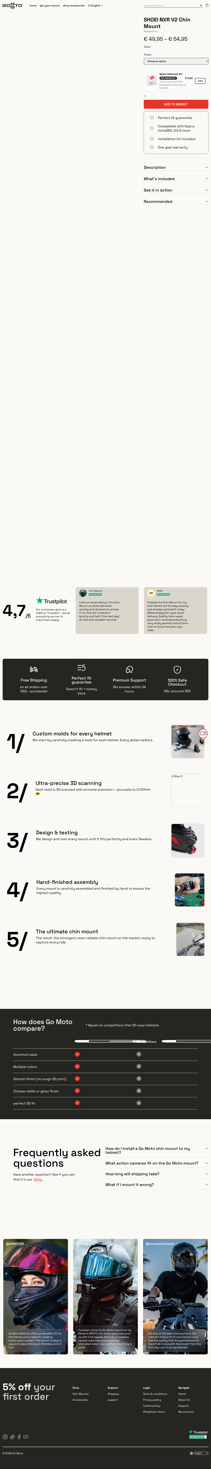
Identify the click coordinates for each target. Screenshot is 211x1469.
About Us (184, 1400)
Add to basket (176, 104)
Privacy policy (152, 1400)
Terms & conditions (155, 1394)
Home (182, 1394)
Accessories (80, 1400)
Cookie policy (151, 1405)
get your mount (50, 5)
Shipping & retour (154, 1411)
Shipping (113, 1394)
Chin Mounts (81, 1394)
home (32, 5)
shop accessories (74, 5)
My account (186, 1411)
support (113, 1400)
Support (183, 1405)
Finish (147, 54)
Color (147, 46)
